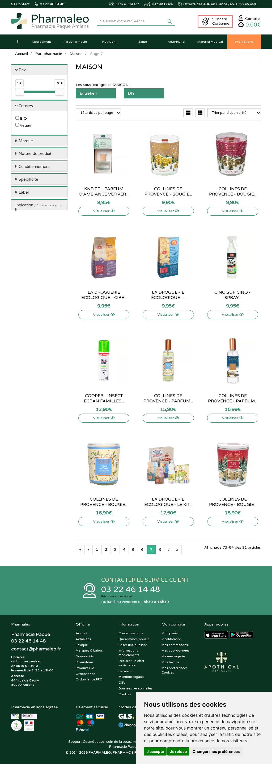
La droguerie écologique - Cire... (103, 295)
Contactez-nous (130, 633)
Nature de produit (35, 153)
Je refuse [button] (178, 751)
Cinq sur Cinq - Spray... (232, 295)
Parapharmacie (48, 53)
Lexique (82, 645)
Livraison (125, 671)
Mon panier (170, 633)
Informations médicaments (128, 653)
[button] (17, 41)
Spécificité (28, 179)
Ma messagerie (173, 656)
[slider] (19, 92)
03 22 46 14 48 (130, 589)
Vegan (25, 125)
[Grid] (188, 112)
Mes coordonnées (175, 650)
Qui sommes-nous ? (133, 639)
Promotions (85, 662)
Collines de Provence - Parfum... (168, 398)
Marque (26, 140)
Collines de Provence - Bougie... (168, 191)
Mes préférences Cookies (175, 670)
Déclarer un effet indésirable (131, 663)
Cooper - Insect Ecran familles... (104, 398)
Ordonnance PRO (89, 679)
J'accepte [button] (155, 751)
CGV (121, 682)
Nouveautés (85, 656)
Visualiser (101, 211)
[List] (200, 112)
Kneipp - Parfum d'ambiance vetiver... (103, 191)
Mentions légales (131, 677)
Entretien (88, 93)
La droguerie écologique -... (168, 295)
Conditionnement (34, 166)
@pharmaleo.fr (36, 649)
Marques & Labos (89, 650)
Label (24, 192)
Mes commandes (175, 645)
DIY (131, 93)
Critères (26, 105)
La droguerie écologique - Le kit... (168, 502)
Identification (172, 639)
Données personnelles (135, 688)
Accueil (21, 53)
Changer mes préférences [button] (216, 751)
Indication (38, 205)
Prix (22, 70)
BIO (23, 118)
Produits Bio (85, 668)
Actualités (83, 639)
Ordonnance (85, 674)
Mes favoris (170, 662)
